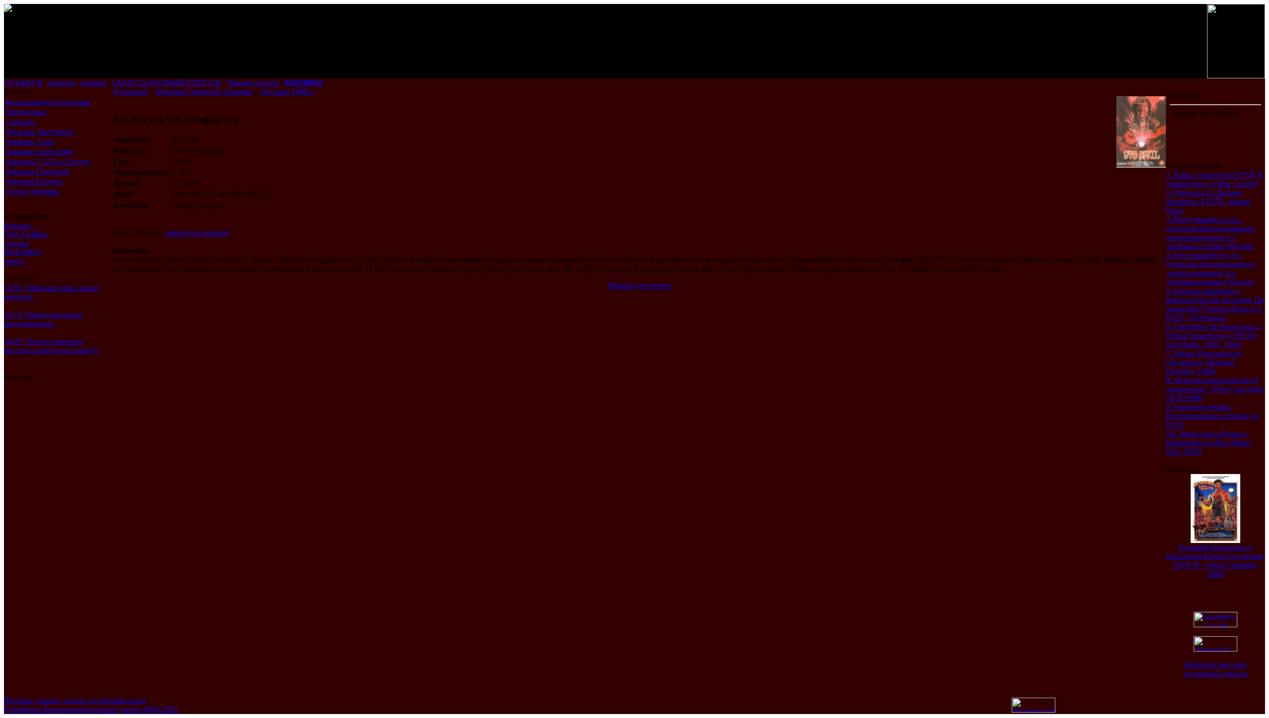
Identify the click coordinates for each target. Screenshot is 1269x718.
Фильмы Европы (34, 181)
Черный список (253, 82)
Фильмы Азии (29, 141)
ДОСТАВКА (26, 234)
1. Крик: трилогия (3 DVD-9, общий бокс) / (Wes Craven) (1215, 179)
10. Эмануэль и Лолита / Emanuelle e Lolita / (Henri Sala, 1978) (1208, 442)
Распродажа (25, 112)
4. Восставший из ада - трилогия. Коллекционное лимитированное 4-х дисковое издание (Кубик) (1210, 268)
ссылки (16, 243)
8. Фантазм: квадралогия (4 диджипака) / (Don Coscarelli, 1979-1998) (1215, 389)
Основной (130, 91)
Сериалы (20, 122)
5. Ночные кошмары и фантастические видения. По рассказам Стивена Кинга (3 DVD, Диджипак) (1215, 304)
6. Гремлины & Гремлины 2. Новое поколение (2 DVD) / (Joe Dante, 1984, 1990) (1213, 335)
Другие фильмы (32, 191)
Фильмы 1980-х (287, 91)
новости (61, 82)
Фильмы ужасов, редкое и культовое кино (75, 700)
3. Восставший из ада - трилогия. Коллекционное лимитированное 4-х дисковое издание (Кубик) (1210, 232)
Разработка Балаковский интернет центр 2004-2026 (90, 709)
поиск (14, 261)
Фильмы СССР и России (47, 161)
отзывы (93, 82)
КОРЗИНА (23, 252)
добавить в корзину (197, 233)
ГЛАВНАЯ (23, 82)
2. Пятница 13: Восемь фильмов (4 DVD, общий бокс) (1208, 201)
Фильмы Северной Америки (204, 91)
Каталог (17, 225)
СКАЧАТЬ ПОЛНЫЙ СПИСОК (166, 82)
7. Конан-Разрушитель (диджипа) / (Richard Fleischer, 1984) (1203, 362)
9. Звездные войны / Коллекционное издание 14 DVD (1212, 416)
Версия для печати (639, 285)
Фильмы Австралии (39, 131)
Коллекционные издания (47, 102)
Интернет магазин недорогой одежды (1216, 669)
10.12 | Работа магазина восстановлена (43, 319)
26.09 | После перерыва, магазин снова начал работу (51, 346)
